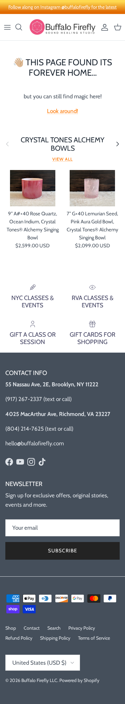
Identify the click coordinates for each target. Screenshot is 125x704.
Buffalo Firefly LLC (39, 680)
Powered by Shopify (79, 680)
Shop (10, 628)
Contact (32, 628)
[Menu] (7, 27)
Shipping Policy (55, 638)
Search (54, 628)
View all (62, 159)
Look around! (62, 111)
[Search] (22, 27)
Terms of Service (94, 638)
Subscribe (62, 551)
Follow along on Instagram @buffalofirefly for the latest (62, 7)
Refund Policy (18, 638)
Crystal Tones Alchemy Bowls (62, 144)
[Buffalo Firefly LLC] (62, 27)
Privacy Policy (81, 628)
